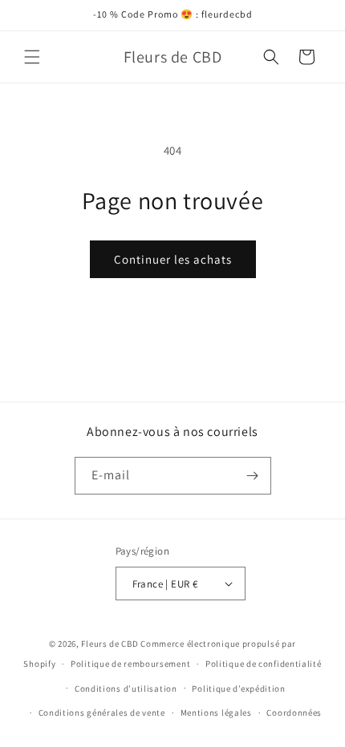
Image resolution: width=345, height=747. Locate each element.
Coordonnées (294, 712)
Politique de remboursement (130, 663)
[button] (32, 57)
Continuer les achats (173, 259)
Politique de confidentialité (263, 663)
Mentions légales (216, 712)
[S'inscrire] (252, 476)
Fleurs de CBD (110, 643)
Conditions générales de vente (102, 712)
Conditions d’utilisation (126, 688)
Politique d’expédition (238, 688)
